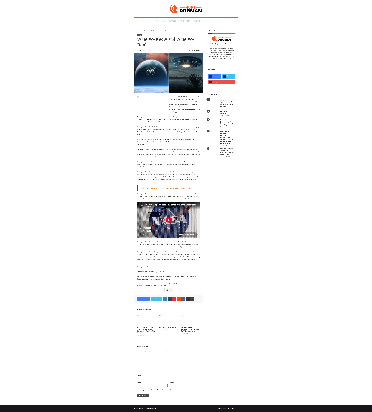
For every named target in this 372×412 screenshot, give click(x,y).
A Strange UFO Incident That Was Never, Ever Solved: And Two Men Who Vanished (146, 330)
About (188, 21)
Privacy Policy (197, 21)
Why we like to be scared (167, 327)
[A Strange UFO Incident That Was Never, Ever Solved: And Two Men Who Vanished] (146, 320)
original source (159, 272)
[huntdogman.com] (186, 8)
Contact (181, 21)
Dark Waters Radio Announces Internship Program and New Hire (227, 152)
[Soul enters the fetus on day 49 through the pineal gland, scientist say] (213, 122)
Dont (169, 290)
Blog (163, 21)
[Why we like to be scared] (168, 320)
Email (139, 383)
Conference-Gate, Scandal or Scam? (226, 112)
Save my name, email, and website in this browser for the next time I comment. (164, 390)
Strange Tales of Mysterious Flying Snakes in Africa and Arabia (190, 329)
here (157, 267)
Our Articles (172, 21)
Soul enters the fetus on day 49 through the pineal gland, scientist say (227, 123)
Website (172, 383)
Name (139, 375)
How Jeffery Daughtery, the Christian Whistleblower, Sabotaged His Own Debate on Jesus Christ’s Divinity (227, 137)
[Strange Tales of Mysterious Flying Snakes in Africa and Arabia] (191, 320)
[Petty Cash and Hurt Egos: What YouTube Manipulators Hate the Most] (213, 102)
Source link (173, 284)
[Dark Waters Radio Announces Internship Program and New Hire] (213, 151)
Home (157, 21)
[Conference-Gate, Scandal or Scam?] (213, 114)
